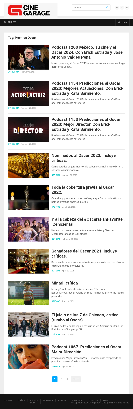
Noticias (55, 175)
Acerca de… (77, 400)
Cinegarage (94, 402)
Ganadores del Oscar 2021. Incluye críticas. (84, 254)
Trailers (21, 400)
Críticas (55, 301)
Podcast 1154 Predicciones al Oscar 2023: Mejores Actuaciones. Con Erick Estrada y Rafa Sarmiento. (87, 88)
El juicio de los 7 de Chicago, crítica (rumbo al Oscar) (84, 317)
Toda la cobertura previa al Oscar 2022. (82, 190)
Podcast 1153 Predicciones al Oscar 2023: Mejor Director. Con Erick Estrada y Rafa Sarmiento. (85, 124)
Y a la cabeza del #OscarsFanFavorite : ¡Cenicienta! (88, 222)
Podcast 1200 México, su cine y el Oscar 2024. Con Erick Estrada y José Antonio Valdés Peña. (87, 52)
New (105, 400)
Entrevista (13, 72)
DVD (32, 402)
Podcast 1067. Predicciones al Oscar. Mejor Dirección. (86, 349)
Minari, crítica (64, 283)
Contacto (93, 400)
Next (76, 379)
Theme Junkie (122, 402)
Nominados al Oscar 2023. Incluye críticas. (83, 158)
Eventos (55, 207)
